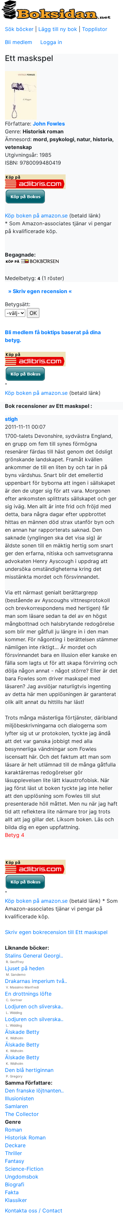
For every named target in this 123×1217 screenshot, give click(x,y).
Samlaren (16, 1106)
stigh (11, 419)
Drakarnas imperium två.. (36, 981)
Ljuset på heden (24, 968)
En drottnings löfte (28, 993)
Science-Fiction (24, 1168)
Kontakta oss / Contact (33, 1210)
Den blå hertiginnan (29, 1070)
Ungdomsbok (21, 1176)
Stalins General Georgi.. (34, 955)
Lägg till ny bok (57, 29)
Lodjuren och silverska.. (34, 1019)
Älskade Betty (22, 1032)
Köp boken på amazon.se (36, 215)
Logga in (51, 42)
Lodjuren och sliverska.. (34, 1006)
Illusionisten (19, 1098)
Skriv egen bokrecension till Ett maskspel (56, 932)
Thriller (13, 1153)
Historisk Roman (25, 1137)
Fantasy (14, 1161)
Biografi (14, 1184)
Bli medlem (18, 42)
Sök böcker (19, 29)
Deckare (15, 1145)
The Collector (22, 1114)
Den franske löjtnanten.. (34, 1090)
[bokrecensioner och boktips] (56, 9)
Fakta (12, 1192)
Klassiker (16, 1200)
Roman (13, 1129)
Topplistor (94, 29)
